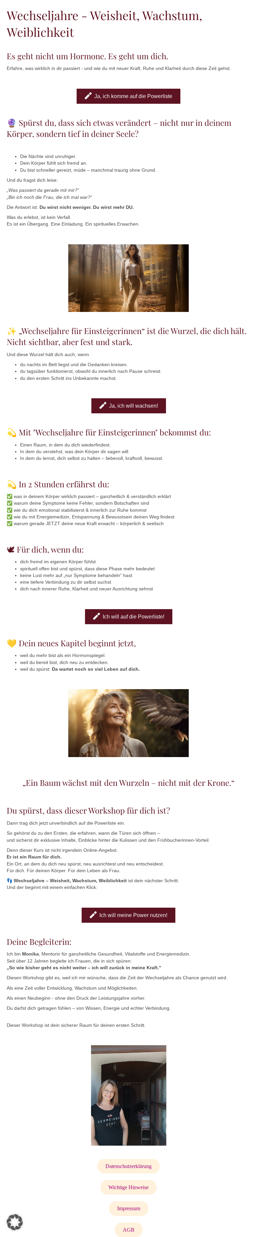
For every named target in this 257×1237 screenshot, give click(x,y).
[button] (14, 1222)
